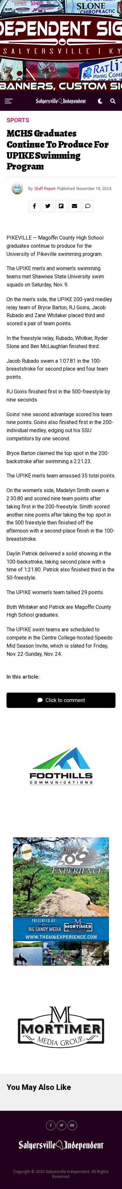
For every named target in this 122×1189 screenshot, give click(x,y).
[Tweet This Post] (48, 206)
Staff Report (45, 188)
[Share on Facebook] (34, 206)
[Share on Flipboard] (61, 206)
